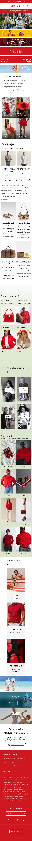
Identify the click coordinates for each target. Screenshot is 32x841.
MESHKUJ (16, 24)
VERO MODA (23, 553)
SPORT (16, 697)
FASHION (16, 681)
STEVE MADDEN (8, 466)
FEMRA (6, 24)
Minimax (13, 838)
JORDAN (23, 495)
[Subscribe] (24, 813)
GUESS (24, 524)
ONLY (8, 524)
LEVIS (8, 495)
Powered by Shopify (20, 838)
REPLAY (8, 553)
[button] (4, 6)
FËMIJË (25, 24)
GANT (23, 466)
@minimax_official (17, 745)
